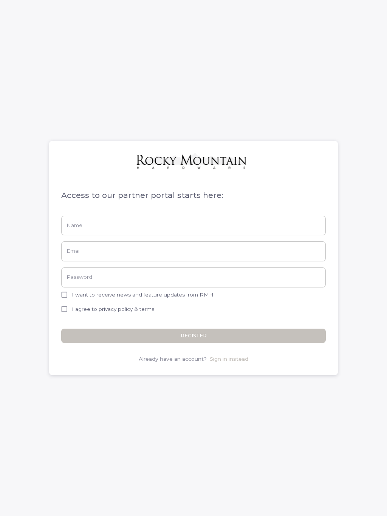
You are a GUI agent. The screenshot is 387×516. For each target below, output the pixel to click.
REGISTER (194, 335)
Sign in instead (229, 359)
